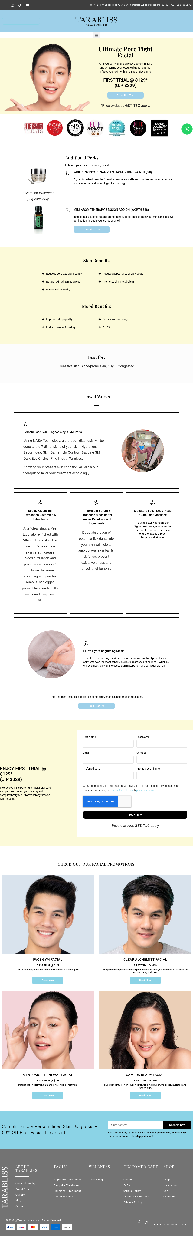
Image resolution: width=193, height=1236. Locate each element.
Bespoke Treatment (67, 1185)
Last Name (142, 737)
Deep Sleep (96, 1179)
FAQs (126, 1185)
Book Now (48, 980)
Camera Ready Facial (145, 1075)
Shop (166, 1179)
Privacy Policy (132, 1202)
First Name (89, 737)
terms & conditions (122, 790)
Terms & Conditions (136, 1196)
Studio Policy (132, 1191)
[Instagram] (12, 5)
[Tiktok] (20, 5)
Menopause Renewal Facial (48, 1075)
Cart (166, 1191)
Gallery (20, 1194)
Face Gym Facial (48, 959)
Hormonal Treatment (67, 1191)
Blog (18, 1200)
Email (86, 752)
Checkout (169, 1196)
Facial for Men (63, 1196)
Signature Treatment (67, 1179)
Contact (141, 752)
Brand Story (23, 1189)
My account (171, 1185)
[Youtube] (27, 5)
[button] (96, 35)
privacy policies (145, 790)
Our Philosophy (25, 1183)
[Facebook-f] (5, 5)
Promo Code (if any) (148, 768)
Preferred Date (91, 768)
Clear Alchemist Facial (145, 959)
